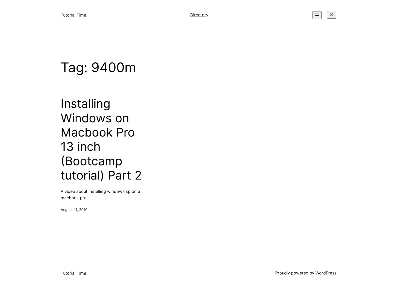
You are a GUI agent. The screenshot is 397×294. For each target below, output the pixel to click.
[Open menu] (317, 15)
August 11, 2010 (74, 209)
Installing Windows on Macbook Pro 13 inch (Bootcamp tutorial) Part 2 (101, 140)
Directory (199, 14)
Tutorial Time (73, 15)
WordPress (325, 273)
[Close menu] (331, 15)
